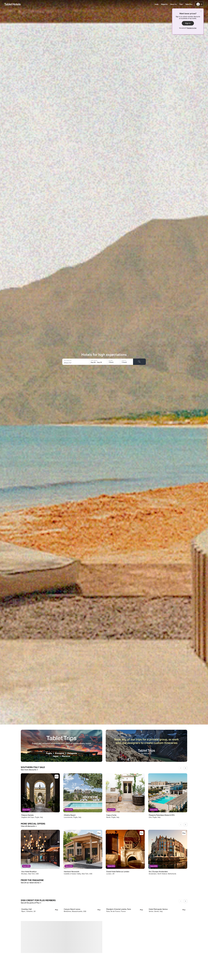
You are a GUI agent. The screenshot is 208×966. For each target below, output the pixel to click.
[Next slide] (185, 768)
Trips (181, 4)
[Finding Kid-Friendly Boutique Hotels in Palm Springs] (47, 940)
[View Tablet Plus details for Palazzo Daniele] (56, 777)
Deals (156, 4)
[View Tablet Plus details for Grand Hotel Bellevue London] (141, 833)
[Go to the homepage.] (12, 4)
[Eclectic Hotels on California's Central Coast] (61, 904)
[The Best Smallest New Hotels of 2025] (160, 940)
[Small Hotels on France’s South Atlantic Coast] (104, 940)
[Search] (139, 362)
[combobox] (76, 363)
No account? (187, 28)
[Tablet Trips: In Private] (146, 746)
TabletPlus (188, 4)
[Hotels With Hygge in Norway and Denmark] (146, 904)
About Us (173, 4)
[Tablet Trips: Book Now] (61, 746)
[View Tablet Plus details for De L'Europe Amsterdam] (184, 833)
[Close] (201, 11)
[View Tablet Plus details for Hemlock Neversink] (99, 833)
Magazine (164, 4)
